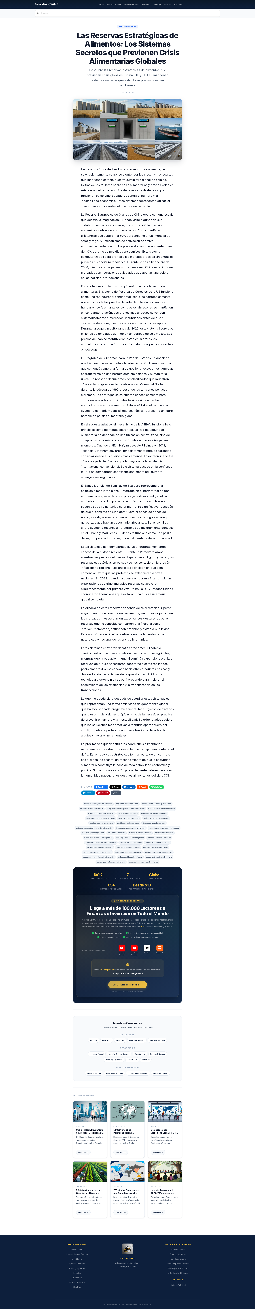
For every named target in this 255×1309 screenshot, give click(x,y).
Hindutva (77, 1273)
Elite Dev (146, 1060)
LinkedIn (130, 787)
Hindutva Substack (178, 1285)
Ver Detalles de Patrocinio (126, 984)
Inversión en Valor (131, 4)
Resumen (146, 4)
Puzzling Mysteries (114, 1060)
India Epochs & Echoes (178, 1273)
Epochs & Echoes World (138, 1073)
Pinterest (104, 793)
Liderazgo (157, 4)
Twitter (116, 787)
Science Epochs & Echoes (178, 1263)
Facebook (102, 787)
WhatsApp (157, 787)
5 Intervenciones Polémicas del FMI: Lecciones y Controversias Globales (127, 1131)
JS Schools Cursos (77, 1282)
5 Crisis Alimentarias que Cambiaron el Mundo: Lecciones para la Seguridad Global (89, 1192)
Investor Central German (119, 1054)
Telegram (89, 793)
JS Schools (132, 1060)
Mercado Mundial (114, 4)
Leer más (83, 1152)
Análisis (167, 4)
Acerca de (178, 4)
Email (117, 793)
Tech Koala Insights (114, 1073)
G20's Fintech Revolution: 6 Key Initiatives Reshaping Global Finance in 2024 (90, 1131)
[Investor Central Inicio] (47, 4)
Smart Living (140, 1054)
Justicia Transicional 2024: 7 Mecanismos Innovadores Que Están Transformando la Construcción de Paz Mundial (163, 1192)
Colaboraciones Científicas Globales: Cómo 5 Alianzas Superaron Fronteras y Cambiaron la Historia (165, 1131)
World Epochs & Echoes (177, 1268)
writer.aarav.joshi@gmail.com (127, 1263)
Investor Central (97, 1054)
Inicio (101, 4)
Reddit (143, 787)
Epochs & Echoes (157, 1054)
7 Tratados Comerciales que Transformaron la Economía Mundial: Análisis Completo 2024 (125, 1192)
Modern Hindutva (160, 1073)
